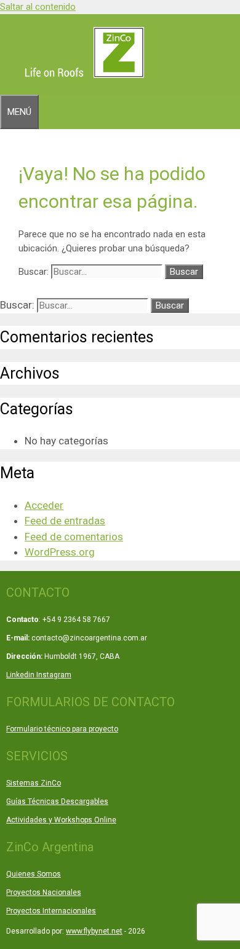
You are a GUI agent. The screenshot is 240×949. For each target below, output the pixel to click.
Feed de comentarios (74, 536)
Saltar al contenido (38, 6)
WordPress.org (60, 552)
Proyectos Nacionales (43, 892)
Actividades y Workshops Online (61, 820)
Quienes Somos (33, 874)
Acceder (44, 505)
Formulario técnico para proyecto (62, 729)
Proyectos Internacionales (51, 911)
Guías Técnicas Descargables (57, 801)
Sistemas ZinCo (33, 783)
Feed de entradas (65, 520)
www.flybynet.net (94, 931)
